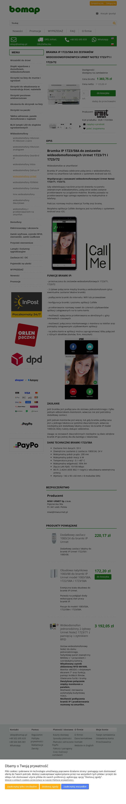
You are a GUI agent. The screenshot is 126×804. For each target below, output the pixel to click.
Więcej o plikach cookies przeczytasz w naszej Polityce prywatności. (39, 780)
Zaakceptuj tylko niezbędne (22, 786)
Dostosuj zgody (50, 786)
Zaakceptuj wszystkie (75, 786)
